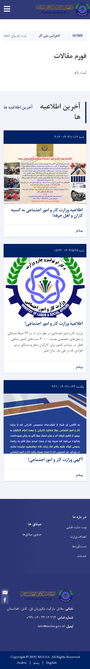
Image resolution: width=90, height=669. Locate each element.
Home (77, 36)
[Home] (61, 9)
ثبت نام (80, 72)
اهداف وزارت (78, 537)
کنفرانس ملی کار (49, 36)
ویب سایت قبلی (76, 527)
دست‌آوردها (79, 546)
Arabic (22, 663)
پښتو (36, 663)
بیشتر (79, 230)
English (51, 663)
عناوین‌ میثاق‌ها (32, 534)
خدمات (81, 556)
